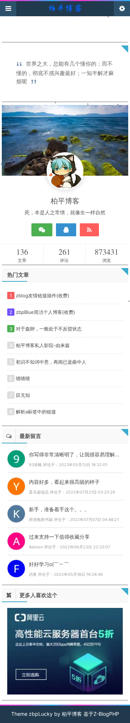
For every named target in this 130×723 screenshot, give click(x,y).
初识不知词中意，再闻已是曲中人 (51, 362)
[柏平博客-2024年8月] (65, 7)
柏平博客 (72, 714)
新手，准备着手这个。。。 (59, 509)
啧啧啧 (23, 378)
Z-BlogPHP (106, 714)
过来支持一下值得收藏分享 (59, 537)
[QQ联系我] (66, 229)
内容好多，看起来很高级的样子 (64, 482)
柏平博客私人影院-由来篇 (43, 345)
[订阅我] (89, 229)
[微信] (41, 229)
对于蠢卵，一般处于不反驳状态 (49, 329)
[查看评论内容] (16, 458)
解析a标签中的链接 (36, 412)
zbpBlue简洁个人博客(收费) (45, 312)
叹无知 (23, 395)
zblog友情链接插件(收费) (42, 295)
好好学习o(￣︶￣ (49, 564)
